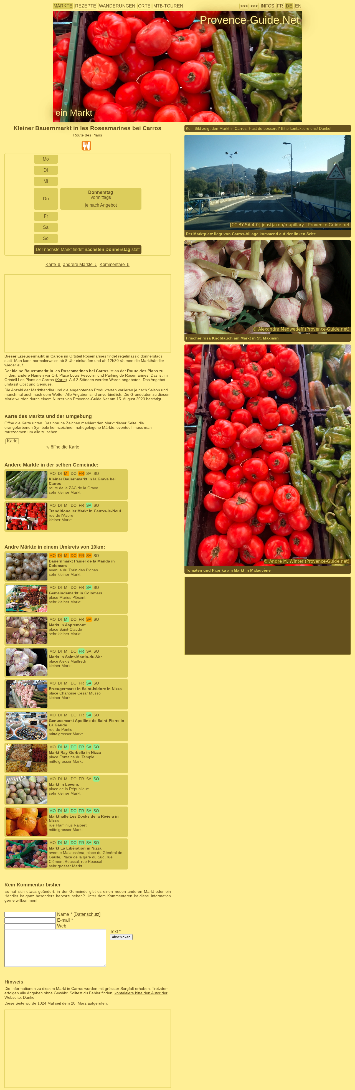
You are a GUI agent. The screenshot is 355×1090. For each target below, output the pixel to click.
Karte (61, 379)
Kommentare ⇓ (115, 264)
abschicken (121, 937)
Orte (144, 6)
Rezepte (85, 6)
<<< (244, 6)
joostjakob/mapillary (221, 219)
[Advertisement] (88, 313)
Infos (267, 6)
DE (289, 6)
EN (298, 6)
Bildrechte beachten (70, 29)
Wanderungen (117, 6)
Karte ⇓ (53, 264)
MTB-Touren (168, 6)
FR (280, 6)
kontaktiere (299, 128)
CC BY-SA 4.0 (278, 219)
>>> (254, 6)
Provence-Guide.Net (250, 20)
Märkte (63, 6)
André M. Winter (263, 555)
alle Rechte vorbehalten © (218, 323)
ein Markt (73, 113)
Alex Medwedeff (262, 323)
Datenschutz (87, 914)
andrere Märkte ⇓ (80, 264)
